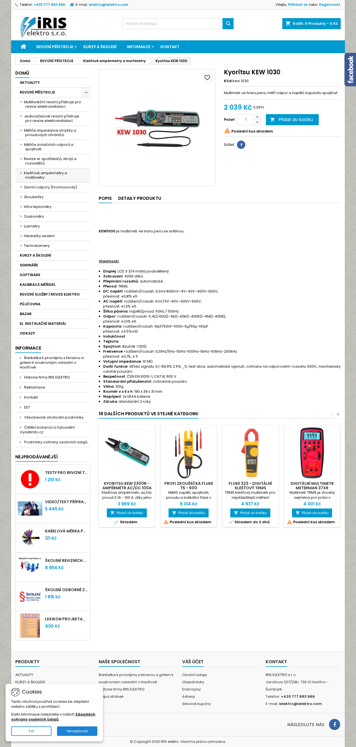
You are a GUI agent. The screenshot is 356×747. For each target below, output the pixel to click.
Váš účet (193, 661)
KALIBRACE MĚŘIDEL (38, 284)
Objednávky (193, 682)
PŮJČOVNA (30, 304)
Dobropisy (191, 689)
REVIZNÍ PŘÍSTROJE (54, 47)
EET (26, 407)
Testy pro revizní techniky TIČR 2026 (66, 472)
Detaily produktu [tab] (139, 198)
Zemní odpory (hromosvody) (50, 187)
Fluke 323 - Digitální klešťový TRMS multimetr (250, 488)
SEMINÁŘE (29, 265)
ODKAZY (27, 333)
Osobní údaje (194, 674)
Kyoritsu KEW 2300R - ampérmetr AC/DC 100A (127, 486)
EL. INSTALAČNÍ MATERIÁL (43, 323)
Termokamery (37, 245)
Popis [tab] (105, 198)
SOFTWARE (30, 274)
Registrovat (329, 4)
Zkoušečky (33, 197)
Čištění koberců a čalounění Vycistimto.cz (47, 430)
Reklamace (34, 387)
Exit (31, 731)
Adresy (188, 696)
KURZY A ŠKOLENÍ (100, 47)
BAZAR (26, 313)
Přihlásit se (298, 4)
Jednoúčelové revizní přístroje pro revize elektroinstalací (51, 118)
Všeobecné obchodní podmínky (53, 417)
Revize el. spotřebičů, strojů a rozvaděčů (50, 161)
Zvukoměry (34, 216)
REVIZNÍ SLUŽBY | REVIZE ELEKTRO (50, 294)
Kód (228, 80)
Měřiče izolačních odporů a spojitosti (48, 147)
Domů (22, 73)
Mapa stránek (111, 696)
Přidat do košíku (291, 119)
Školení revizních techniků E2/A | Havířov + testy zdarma (66, 560)
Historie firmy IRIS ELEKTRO (46, 377)
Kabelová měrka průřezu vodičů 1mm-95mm (66, 531)
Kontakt (169, 47)
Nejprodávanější (36, 457)
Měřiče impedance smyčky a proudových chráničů (50, 132)
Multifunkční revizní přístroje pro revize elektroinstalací (52, 104)
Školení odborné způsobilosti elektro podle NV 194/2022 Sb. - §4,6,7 (66, 590)
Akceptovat (77, 731)
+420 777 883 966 (49, 4)
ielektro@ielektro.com (108, 4)
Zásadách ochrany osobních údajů (53, 717)
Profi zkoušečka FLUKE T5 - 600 (188, 486)
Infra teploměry (37, 206)
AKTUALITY (30, 82)
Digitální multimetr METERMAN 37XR (312, 486)
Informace (138, 47)
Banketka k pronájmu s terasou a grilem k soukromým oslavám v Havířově (52, 362)
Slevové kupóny (196, 703)
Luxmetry (32, 226)
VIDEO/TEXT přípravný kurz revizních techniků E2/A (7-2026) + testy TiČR (66, 502)
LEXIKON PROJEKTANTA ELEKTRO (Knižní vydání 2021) (66, 619)
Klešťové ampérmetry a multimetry (45, 175)
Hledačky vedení (39, 236)
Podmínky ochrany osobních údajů (55, 442)
